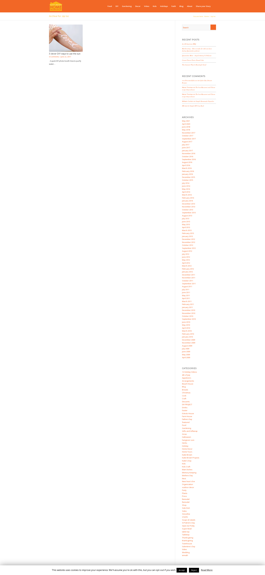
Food (184, 425)
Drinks (184, 407)
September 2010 (189, 319)
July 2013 (185, 218)
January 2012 (187, 271)
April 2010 (186, 328)
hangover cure (188, 440)
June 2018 (186, 127)
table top (186, 531)
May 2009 (186, 354)
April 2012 (186, 263)
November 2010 (188, 313)
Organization (187, 484)
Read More (207, 570)
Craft (184, 398)
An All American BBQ (189, 44)
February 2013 (188, 233)
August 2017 (187, 141)
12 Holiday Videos (189, 372)
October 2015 (187, 180)
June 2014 (186, 186)
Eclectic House (188, 413)
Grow (184, 434)
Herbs (184, 443)
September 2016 (189, 159)
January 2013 (187, 236)
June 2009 (186, 351)
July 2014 (185, 183)
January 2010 (187, 337)
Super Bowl (187, 528)
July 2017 (185, 144)
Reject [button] (194, 570)
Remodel (186, 499)
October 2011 (187, 280)
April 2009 (186, 357)
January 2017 (187, 150)
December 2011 (188, 275)
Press (184, 496)
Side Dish (186, 508)
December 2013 (188, 204)
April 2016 (186, 165)
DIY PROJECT (187, 404)
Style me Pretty (188, 526)
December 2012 (188, 239)
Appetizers (186, 378)
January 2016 (187, 174)
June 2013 (186, 221)
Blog (184, 386)
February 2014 (188, 198)
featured (186, 422)
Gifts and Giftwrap (190, 431)
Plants (184, 493)
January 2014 (187, 200)
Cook (184, 395)
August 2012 (187, 251)
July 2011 (185, 289)
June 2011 (186, 292)
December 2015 (188, 177)
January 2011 (187, 307)
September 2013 (189, 212)
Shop (184, 505)
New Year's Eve (188, 481)
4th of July (186, 375)
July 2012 (185, 254)
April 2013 (186, 227)
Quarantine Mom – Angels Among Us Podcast (196, 55)
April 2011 (186, 298)
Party (184, 490)
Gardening (186, 428)
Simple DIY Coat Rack (197, 106)
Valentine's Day (188, 546)
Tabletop (186, 534)
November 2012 (188, 242)
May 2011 (186, 295)
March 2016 (187, 168)
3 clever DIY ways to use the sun (64, 54)
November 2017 (188, 133)
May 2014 (186, 189)
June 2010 (186, 322)
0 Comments (54, 57)
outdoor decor (188, 487)
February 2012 (188, 269)
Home (206, 16)
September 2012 (189, 248)
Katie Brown (187, 455)
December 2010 (188, 310)
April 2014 (186, 192)
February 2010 (188, 334)
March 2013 (187, 230)
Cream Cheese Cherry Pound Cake (193, 60)
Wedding (186, 552)
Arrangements (188, 381)
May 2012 (186, 260)
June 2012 (186, 257)
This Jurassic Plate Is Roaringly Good (194, 65)
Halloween (186, 437)
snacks (185, 517)
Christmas (186, 392)
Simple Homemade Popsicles (205, 101)
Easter (184, 410)
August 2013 (187, 215)
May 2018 (186, 129)
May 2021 (186, 121)
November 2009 (188, 342)
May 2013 (186, 224)
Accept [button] (182, 570)
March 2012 (187, 266)
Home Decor (187, 449)
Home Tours (187, 452)
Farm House (187, 416)
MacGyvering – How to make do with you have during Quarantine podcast (197, 50)
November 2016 (188, 153)
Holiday (185, 446)
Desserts (186, 401)
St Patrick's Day (188, 523)
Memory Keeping (189, 472)
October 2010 (187, 316)
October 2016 (187, 156)
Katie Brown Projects (190, 457)
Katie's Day (186, 460)
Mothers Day (187, 475)
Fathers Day (187, 419)
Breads (185, 389)
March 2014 (187, 195)
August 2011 (187, 286)
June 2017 (186, 147)
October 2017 (187, 135)
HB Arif (184, 106)
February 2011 (188, 304)
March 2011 (187, 301)
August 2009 (187, 346)
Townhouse (187, 543)
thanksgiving (187, 540)
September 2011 (189, 283)
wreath (185, 555)
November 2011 (188, 277)
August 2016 (187, 162)
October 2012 (187, 245)
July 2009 (185, 348)
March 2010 (187, 331)
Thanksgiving (187, 537)
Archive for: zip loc (59, 16)
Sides (184, 511)
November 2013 (188, 206)
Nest (184, 478)
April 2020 (186, 124)
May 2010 (186, 325)
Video (184, 549)
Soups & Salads (188, 520)
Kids (184, 463)
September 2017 (189, 138)
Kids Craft (186, 466)
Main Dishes (187, 469)
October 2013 (187, 209)
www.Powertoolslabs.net (189, 80)
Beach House (187, 384)
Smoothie (186, 514)
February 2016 (188, 171)
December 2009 (188, 340)
